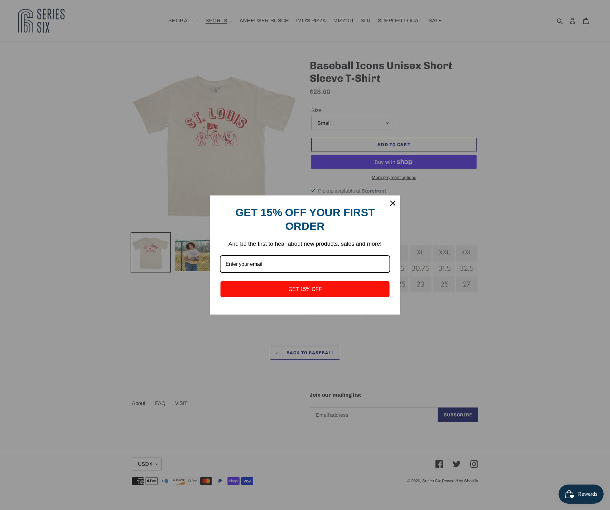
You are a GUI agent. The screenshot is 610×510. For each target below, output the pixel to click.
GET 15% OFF (305, 289)
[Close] (392, 203)
